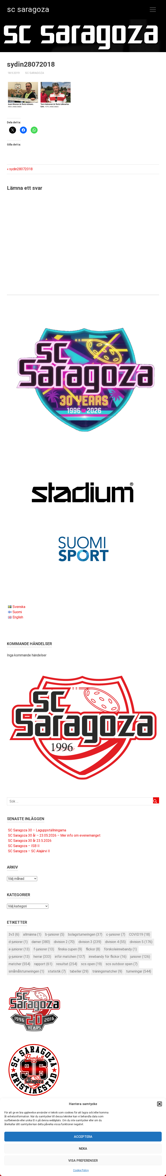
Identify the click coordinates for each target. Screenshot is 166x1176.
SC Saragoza (28, 9)
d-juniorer (18, 942)
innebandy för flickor (107, 957)
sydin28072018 (21, 169)
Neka (83, 1149)
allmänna (32, 934)
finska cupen (70, 949)
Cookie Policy (81, 1170)
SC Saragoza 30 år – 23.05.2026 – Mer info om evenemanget (54, 835)
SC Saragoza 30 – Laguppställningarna (37, 830)
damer (41, 942)
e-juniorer (19, 949)
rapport (43, 964)
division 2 (64, 942)
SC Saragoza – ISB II (24, 846)
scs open (91, 964)
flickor (93, 949)
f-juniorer (44, 949)
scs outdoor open (121, 964)
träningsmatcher (107, 971)
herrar (42, 957)
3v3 (14, 934)
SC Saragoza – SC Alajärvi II (29, 851)
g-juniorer (19, 957)
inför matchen (70, 957)
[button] (159, 1104)
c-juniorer (115, 934)
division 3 (89, 942)
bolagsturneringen (85, 934)
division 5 (141, 942)
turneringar (138, 971)
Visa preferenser (83, 1161)
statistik (57, 971)
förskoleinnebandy (120, 949)
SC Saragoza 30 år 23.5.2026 (29, 841)
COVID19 (139, 934)
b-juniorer (54, 934)
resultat (66, 964)
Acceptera (83, 1137)
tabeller (79, 971)
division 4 (115, 942)
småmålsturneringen (26, 971)
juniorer (140, 957)
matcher (19, 964)
